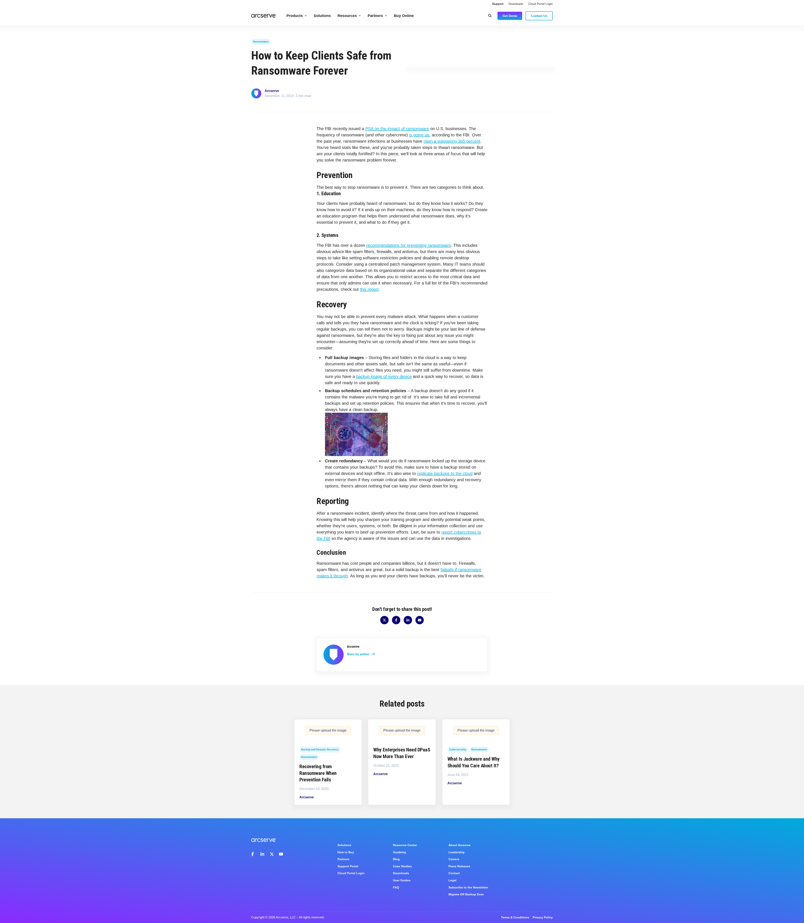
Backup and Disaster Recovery (320, 749)
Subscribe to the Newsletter (468, 887)
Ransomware (261, 41)
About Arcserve (459, 845)
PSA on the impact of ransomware (397, 128)
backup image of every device (384, 376)
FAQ (396, 887)
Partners (375, 16)
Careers (453, 859)
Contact (454, 873)
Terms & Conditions (515, 917)
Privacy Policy (543, 917)
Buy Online (404, 16)
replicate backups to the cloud (445, 473)
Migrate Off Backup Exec (466, 894)
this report (369, 289)
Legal (452, 880)
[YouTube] (281, 854)
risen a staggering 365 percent (452, 141)
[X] (272, 854)
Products (294, 16)
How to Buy (346, 852)
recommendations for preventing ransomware (408, 245)
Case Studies (402, 866)
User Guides (402, 880)
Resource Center (405, 845)
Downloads (516, 3)
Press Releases (459, 866)
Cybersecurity (457, 749)
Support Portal (348, 866)
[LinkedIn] (262, 854)
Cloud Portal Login (540, 3)
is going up (419, 135)
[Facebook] (253, 854)
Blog (396, 859)
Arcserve (272, 91)
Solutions (322, 16)
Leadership (456, 852)
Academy (399, 852)
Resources (347, 16)
